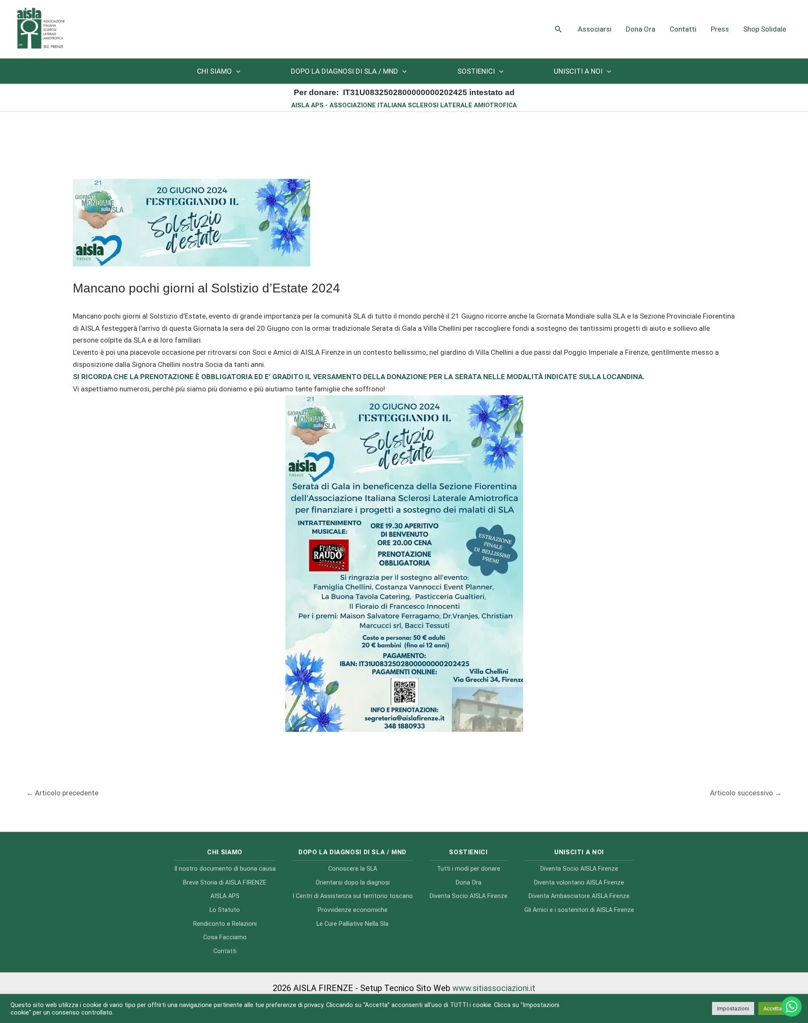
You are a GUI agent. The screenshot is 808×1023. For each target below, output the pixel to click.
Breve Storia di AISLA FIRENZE (224, 882)
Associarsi (594, 29)
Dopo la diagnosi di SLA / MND (344, 71)
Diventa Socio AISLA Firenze (469, 896)
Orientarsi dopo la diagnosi (353, 882)
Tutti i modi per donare (468, 868)
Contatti (683, 29)
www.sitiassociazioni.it (493, 988)
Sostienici (476, 71)
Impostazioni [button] (733, 1008)
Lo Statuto (225, 910)
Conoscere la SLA (352, 868)
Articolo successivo (746, 793)
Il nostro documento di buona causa (225, 868)
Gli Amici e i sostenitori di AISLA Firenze (579, 910)
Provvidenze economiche (353, 910)
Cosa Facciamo (225, 937)
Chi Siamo (214, 71)
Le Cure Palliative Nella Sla (352, 923)
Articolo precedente (62, 793)
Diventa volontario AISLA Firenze (579, 882)
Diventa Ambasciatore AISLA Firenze (579, 896)
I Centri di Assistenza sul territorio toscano (352, 896)
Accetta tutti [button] (777, 1008)
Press (720, 29)
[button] (558, 29)
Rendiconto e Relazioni (225, 923)
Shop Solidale (764, 29)
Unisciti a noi (578, 71)
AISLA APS (224, 896)
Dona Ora (640, 29)
